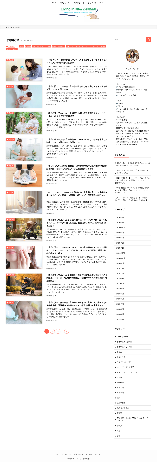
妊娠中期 (77, 46)
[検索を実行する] (148, 39)
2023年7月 (120, 289)
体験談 (54, 46)
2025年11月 (120, 228)
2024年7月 (120, 268)
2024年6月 (120, 273)
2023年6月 (120, 294)
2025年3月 (120, 243)
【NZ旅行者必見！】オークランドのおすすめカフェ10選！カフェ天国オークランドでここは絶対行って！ (132, 180)
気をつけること (41, 46)
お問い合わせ (78, 454)
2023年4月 (120, 304)
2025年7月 (120, 238)
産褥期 (15, 49)
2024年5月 (120, 279)
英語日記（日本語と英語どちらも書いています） (132, 419)
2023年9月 (120, 284)
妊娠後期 (102, 46)
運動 (49, 46)
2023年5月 (120, 299)
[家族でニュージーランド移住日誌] (78, 15)
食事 (33, 46)
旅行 (118, 398)
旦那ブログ (61, 46)
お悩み (22, 46)
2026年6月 (120, 217)
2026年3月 (120, 222)
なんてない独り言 (124, 362)
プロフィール (66, 454)
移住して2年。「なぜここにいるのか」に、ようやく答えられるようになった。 (132, 164)
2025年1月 (120, 248)
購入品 (9, 49)
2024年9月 (120, 263)
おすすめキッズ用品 (124, 342)
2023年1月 (120, 319)
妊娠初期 (28, 46)
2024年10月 (121, 258)
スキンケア (69, 46)
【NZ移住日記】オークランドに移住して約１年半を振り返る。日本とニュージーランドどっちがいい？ (132, 190)
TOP (57, 454)
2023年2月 (120, 314)
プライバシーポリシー (93, 454)
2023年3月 (120, 309)
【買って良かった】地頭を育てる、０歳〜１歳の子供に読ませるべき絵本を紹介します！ (132, 199)
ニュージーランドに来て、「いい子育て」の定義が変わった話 (132, 171)
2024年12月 (121, 253)
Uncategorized (122, 337)
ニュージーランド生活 (125, 367)
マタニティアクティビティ (90, 46)
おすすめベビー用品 (124, 347)
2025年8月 (120, 233)
